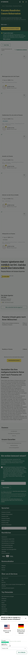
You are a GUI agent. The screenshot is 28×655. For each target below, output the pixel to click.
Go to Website (21, 652)
